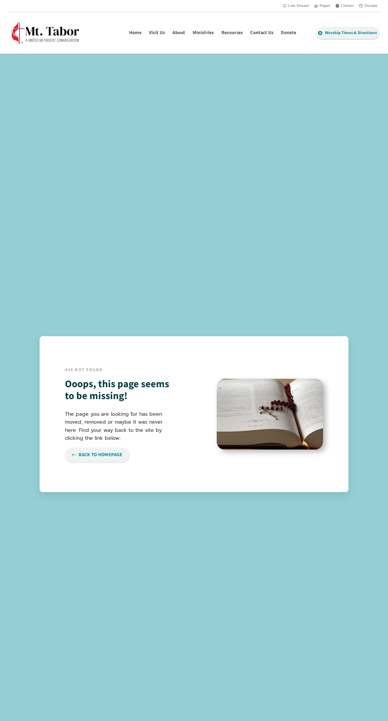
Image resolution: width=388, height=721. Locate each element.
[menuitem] (135, 33)
